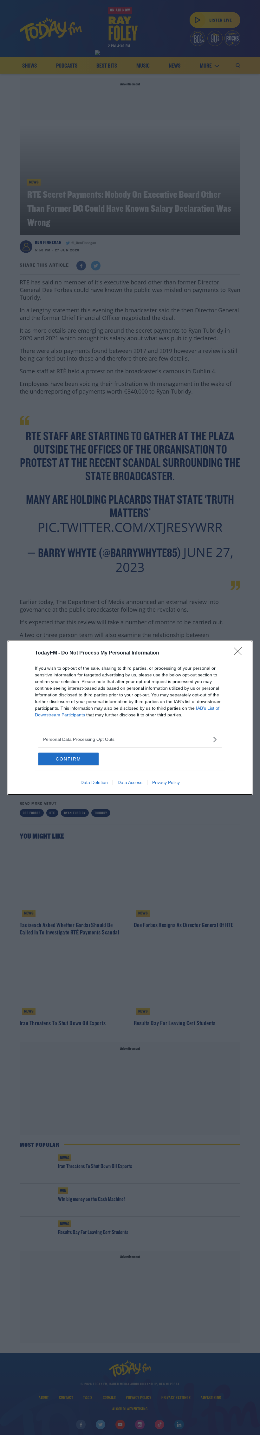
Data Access (130, 782)
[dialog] (130, 717)
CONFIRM (68, 758)
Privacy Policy (166, 782)
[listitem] (130, 739)
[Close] (240, 653)
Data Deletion (94, 782)
